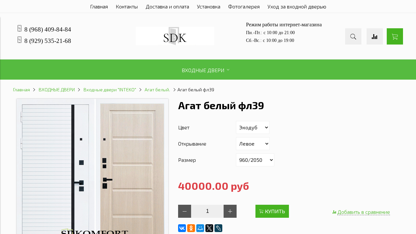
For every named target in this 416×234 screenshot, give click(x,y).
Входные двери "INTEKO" (110, 89)
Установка (208, 6)
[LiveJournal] (218, 228)
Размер (187, 160)
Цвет (183, 127)
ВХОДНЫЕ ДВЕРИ (57, 89)
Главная (99, 6)
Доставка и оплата (167, 6)
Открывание (192, 143)
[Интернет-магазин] (175, 43)
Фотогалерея (244, 6)
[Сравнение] (375, 36)
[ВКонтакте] (182, 228)
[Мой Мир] (200, 228)
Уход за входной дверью (296, 6)
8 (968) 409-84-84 (47, 29)
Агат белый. (157, 89)
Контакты (127, 6)
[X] (209, 228)
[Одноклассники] (191, 228)
